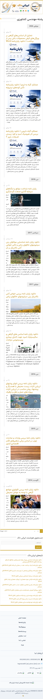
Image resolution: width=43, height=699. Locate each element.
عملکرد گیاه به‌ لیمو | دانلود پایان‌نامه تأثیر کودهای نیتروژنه (22, 86)
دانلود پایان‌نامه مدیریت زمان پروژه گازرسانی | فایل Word (25, 599)
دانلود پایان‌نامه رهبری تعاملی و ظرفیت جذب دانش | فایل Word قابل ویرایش (22, 586)
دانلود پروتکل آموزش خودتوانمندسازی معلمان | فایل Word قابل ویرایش (23, 591)
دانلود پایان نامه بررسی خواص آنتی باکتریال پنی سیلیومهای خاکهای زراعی (22, 295)
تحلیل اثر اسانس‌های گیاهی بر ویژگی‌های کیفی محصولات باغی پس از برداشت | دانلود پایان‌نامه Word (22, 38)
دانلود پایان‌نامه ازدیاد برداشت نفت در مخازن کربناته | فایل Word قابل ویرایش (22, 566)
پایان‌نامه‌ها (22, 622)
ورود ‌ (22, 645)
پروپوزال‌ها (22, 627)
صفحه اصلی (22, 618)
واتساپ (19, 673)
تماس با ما (22, 640)
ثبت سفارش (22, 636)
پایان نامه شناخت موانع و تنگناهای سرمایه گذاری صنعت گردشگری (21, 190)
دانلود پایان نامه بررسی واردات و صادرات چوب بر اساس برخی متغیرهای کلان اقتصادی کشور (23, 440)
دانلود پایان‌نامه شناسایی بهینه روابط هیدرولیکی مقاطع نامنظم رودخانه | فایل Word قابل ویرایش (23, 561)
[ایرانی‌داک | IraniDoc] (21, 7)
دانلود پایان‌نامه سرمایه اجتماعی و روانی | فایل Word (27, 576)
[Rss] (23, 696)
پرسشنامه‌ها (22, 631)
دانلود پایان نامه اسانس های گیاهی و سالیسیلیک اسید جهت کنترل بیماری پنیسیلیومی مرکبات (22, 337)
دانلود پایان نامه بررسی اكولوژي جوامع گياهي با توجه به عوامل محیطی (22, 491)
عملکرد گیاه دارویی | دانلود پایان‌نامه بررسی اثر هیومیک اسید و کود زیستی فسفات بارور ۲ (22, 134)
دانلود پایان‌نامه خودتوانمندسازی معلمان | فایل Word (26, 602)
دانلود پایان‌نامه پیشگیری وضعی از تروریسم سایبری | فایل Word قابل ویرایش (22, 572)
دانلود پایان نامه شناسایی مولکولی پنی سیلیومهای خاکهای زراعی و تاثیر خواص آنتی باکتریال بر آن (23, 245)
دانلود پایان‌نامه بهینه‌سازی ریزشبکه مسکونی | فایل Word (25, 595)
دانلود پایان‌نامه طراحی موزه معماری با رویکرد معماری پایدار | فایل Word (23, 580)
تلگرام (29, 673)
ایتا (38, 673)
